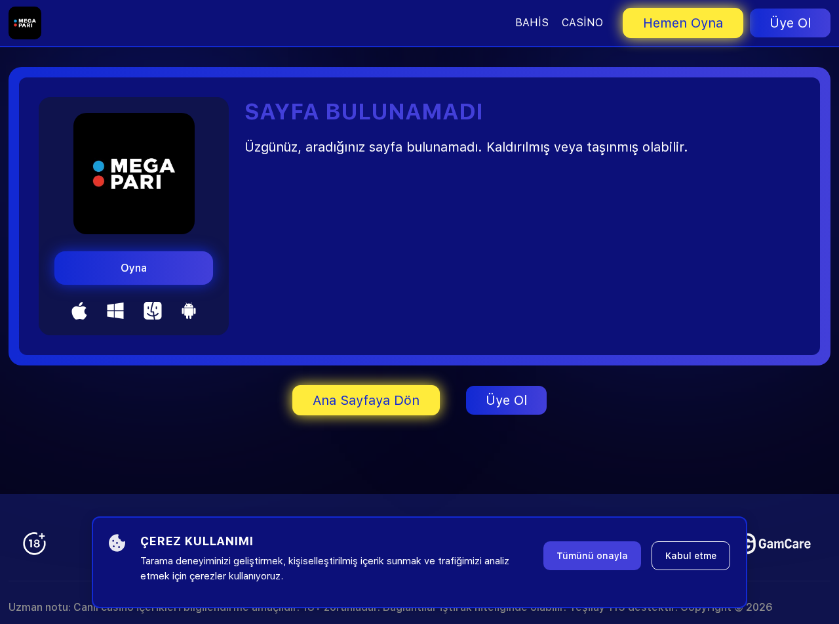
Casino (582, 22)
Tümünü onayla (592, 556)
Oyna (134, 268)
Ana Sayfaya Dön (366, 400)
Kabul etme (690, 556)
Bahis (532, 22)
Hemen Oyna (683, 23)
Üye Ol (790, 23)
